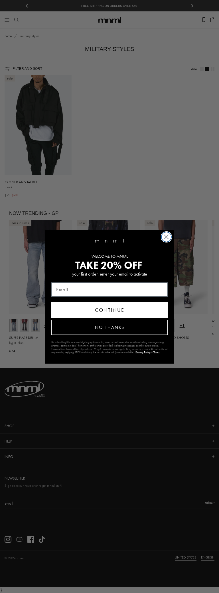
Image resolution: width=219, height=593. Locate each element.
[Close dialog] (166, 237)
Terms (156, 352)
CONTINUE (109, 310)
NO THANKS (109, 327)
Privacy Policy (143, 352)
